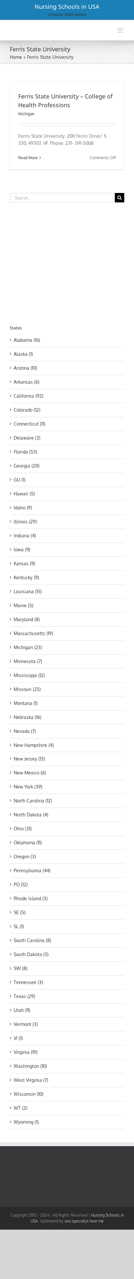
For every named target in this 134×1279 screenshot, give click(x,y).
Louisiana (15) (28, 591)
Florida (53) (25, 451)
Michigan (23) (28, 647)
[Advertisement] (64, 262)
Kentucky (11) (26, 577)
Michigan (26, 113)
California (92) (28, 396)
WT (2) (20, 1108)
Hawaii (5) (24, 493)
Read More (28, 157)
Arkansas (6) (26, 382)
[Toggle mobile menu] (120, 30)
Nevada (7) (25, 731)
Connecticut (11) (29, 424)
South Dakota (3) (31, 954)
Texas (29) (24, 996)
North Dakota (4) (31, 814)
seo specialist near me (84, 1221)
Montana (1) (25, 703)
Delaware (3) (27, 438)
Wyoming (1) (26, 1122)
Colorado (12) (27, 410)
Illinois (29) (25, 521)
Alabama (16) (27, 340)
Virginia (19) (25, 1052)
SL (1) (19, 926)
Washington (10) (30, 1066)
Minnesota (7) (28, 661)
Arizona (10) (25, 368)
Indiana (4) (25, 535)
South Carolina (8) (32, 940)
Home (16, 57)
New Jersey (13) (29, 758)
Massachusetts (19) (33, 633)
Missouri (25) (27, 689)
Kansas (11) (24, 563)
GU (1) (19, 479)
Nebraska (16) (27, 717)
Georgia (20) (26, 465)
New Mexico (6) (30, 772)
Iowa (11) (22, 549)
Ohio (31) (23, 828)
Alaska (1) (23, 354)
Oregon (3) (25, 856)
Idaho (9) (23, 507)
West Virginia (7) (31, 1080)
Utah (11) (22, 1010)
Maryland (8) (27, 619)
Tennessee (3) (28, 982)
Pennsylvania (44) (32, 870)
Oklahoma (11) (28, 842)
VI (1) (18, 1038)
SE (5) (19, 912)
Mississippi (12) (29, 675)
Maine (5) (23, 605)
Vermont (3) (26, 1024)
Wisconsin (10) (28, 1094)
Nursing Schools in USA (67, 6)
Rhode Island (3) (30, 898)
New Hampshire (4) (34, 745)
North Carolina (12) (33, 800)
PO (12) (21, 884)
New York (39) (28, 786)
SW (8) (20, 968)
